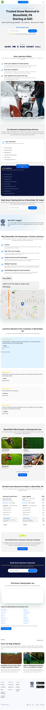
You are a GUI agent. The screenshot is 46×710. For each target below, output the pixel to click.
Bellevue (2, 621)
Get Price (32, 31)
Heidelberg (25, 613)
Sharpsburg (25, 620)
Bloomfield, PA (24, 8)
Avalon (24, 609)
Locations (13, 8)
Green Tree (3, 612)
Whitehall (25, 617)
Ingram (2, 615)
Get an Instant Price (22, 548)
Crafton (2, 613)
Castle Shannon (26, 612)
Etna (24, 615)
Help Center (11, 687)
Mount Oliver (3, 610)
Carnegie (2, 623)
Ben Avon (25, 623)
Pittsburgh (3, 609)
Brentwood (25, 610)
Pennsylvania (18, 8)
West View (25, 618)
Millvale (2, 617)
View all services (22, 474)
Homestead (25, 621)
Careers (10, 689)
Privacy (42, 705)
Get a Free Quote (6, 628)
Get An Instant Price (23, 2)
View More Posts (40, 640)
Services (3, 684)
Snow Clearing (31, 8)
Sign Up (17, 684)
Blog (2, 689)
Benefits (18, 687)
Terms (37, 705)
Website (5, 524)
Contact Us (10, 684)
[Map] (23, 596)
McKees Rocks (4, 618)
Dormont (2, 620)
